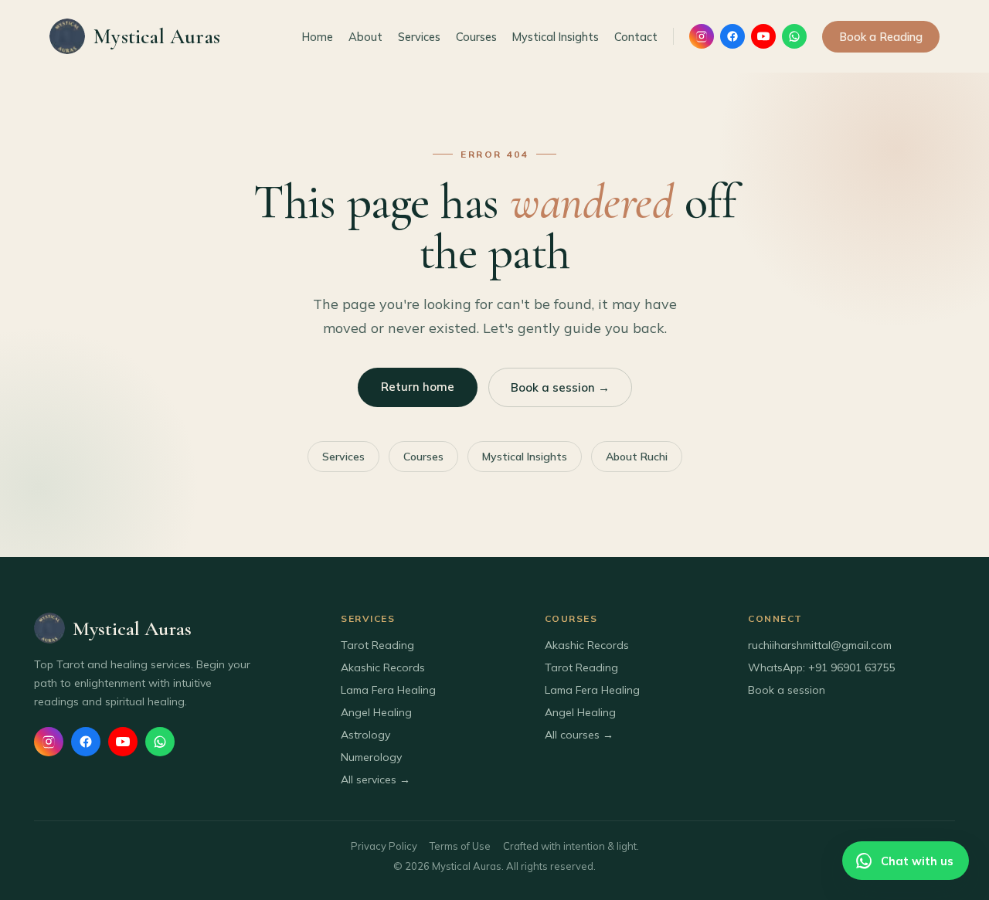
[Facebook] (732, 36)
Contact (636, 36)
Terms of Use (460, 846)
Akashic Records (383, 667)
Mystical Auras (156, 36)
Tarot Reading (377, 645)
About (365, 36)
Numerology (371, 757)
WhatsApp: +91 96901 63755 (822, 667)
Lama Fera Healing (388, 690)
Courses (476, 36)
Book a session (786, 690)
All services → (375, 779)
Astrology (365, 735)
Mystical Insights (555, 36)
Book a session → (560, 387)
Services (419, 36)
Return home (417, 386)
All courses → (579, 735)
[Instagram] (701, 36)
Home (317, 36)
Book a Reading (881, 36)
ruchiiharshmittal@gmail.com (820, 645)
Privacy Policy (384, 846)
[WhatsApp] (794, 36)
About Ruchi (637, 457)
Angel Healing (376, 712)
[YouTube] (763, 36)
